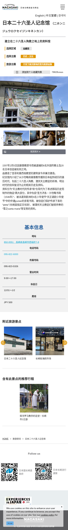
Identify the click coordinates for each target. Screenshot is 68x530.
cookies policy (47, 514)
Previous (7, 102)
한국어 (62, 15)
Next (60, 102)
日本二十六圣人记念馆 (35, 439)
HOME (5, 439)
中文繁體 (51, 15)
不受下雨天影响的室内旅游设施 (37, 64)
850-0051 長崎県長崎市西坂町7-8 (21, 242)
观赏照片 (34, 151)
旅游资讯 (17, 439)
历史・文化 (28, 56)
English (39, 15)
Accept (10, 523)
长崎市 (26, 48)
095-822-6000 (11, 254)
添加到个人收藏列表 (32, 72)
